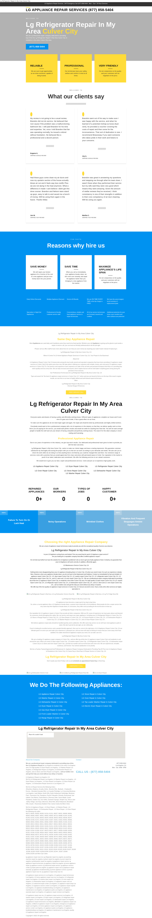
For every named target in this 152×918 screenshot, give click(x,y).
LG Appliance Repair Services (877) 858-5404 (69, 10)
